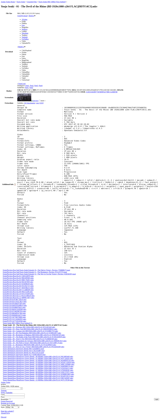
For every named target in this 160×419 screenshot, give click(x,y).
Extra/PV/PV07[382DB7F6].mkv (14, 311)
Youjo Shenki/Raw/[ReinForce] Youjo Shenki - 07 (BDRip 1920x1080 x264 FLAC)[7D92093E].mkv (38, 370)
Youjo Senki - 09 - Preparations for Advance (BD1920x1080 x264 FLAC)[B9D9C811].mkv (35, 341)
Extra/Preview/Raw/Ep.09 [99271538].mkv (18, 292)
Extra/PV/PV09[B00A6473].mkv (14, 315)
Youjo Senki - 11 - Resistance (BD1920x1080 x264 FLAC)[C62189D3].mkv (29, 345)
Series (3, 392)
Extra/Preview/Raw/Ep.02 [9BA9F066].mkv (18, 278)
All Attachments (29, 103)
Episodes (9, 392)
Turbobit (25, 37)
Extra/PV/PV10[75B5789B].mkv (14, 317)
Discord (3, 417)
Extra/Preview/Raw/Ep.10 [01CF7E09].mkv (18, 294)
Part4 (40, 86)
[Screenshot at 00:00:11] (24, 101)
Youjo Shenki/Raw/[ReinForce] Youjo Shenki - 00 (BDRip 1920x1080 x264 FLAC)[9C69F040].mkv (38, 356)
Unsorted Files (32, 2)
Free (23, 25)
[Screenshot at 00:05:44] (35, 101)
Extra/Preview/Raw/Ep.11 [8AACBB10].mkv (19, 296)
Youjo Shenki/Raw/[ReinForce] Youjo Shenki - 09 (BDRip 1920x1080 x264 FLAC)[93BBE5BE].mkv (38, 374)
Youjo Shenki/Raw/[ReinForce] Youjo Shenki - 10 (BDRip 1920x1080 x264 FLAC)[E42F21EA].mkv (38, 376)
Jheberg (31, 16)
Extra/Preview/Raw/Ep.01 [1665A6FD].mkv (18, 276)
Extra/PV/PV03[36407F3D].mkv (14, 303)
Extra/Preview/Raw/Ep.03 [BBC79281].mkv (18, 280)
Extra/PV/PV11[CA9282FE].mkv (14, 319)
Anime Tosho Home (8, 2)
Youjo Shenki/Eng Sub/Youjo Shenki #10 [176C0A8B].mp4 (24, 351)
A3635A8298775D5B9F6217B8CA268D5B (101, 92)
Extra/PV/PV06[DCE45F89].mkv (14, 309)
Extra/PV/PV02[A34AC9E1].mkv (15, 301)
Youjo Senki (21, 2)
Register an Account (8, 403)
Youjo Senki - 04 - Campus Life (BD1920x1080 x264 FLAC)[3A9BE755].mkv (30, 331)
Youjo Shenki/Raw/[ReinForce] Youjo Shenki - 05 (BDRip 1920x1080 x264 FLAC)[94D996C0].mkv (38, 366)
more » (43, 101)
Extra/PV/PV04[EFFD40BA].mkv (15, 305)
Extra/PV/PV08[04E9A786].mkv (14, 313)
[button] (39, 100)
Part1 (27, 86)
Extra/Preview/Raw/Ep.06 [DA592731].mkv (18, 286)
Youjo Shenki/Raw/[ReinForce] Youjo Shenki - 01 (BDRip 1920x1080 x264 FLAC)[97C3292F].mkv (38, 358)
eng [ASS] (40, 103)
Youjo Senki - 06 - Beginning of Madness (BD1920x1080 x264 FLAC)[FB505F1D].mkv (34, 335)
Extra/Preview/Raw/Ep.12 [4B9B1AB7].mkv (18, 298)
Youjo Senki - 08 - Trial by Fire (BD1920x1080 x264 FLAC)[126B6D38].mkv (30, 339)
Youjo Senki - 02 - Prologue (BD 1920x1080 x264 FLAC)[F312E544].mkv (29, 327)
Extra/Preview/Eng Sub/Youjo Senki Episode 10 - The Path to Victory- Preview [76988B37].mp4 (36, 270)
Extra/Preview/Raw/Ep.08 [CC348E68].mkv (18, 290)
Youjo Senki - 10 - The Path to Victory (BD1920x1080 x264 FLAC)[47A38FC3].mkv (33, 343)
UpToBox (25, 39)
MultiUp (21, 47)
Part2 (32, 86)
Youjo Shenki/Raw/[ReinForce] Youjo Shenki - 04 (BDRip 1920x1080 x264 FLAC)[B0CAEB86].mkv (38, 364)
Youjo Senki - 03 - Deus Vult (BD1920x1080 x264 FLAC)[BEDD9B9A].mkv (30, 329)
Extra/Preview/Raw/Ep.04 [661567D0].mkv (18, 282)
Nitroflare (25, 33)
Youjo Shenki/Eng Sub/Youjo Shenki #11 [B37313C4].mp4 (23, 353)
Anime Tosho (5, 382)
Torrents (4, 391)
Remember (5, 399)
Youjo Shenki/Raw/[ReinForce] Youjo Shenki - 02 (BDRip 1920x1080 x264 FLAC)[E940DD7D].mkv (38, 360)
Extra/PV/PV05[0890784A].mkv (14, 307)
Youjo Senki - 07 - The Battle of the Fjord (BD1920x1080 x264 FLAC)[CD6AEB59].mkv (34, 337)
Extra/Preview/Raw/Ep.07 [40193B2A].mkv (18, 288)
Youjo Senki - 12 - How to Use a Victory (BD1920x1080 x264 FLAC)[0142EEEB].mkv (33, 347)
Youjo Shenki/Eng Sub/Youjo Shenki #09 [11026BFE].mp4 (23, 349)
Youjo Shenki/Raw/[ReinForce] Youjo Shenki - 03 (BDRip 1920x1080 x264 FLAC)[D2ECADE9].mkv (39, 362)
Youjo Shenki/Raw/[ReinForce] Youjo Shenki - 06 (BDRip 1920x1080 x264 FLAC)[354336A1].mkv (38, 368)
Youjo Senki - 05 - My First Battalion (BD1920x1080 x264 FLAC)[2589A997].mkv (32, 333)
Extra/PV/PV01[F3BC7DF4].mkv (15, 300)
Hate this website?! (7, 411)
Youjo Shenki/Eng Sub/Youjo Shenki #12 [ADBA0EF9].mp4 (24, 354)
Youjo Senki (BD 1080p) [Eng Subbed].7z (17, 323)
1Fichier (24, 19)
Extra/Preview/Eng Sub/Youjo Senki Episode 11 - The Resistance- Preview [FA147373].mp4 (35, 272)
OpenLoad (21, 84)
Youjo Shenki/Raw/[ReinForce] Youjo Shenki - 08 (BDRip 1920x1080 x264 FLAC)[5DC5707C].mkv (38, 372)
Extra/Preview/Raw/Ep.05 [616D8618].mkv (18, 284)
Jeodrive (24, 29)
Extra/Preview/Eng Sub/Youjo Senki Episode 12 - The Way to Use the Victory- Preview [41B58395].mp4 (39, 274)
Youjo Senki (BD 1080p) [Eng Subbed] (52, 2)
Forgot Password (7, 401)
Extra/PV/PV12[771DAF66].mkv (14, 321)
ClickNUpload (22, 16)
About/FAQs (5, 413)
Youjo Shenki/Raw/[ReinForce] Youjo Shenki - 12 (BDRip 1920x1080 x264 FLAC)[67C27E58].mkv (38, 380)
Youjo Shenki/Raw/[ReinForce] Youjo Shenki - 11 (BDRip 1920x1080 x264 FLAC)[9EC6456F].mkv (38, 378)
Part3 (36, 86)
